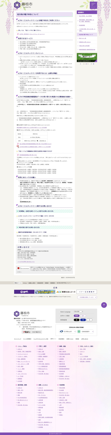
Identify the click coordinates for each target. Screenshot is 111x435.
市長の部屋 (62, 387)
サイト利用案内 (27, 338)
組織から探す (32, 283)
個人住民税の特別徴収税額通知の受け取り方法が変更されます (35, 144)
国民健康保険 (62, 366)
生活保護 (61, 373)
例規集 (77, 338)
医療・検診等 (62, 351)
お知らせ (20, 349)
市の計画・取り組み (43, 373)
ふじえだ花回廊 (84, 356)
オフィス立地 (41, 405)
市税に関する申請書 (84, 45)
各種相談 (20, 378)
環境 (19, 402)
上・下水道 (20, 376)
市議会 (61, 415)
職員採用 (61, 407)
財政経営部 (40, 283)
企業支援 (40, 400)
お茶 (39, 412)
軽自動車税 (82, 25)
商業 (39, 410)
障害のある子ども (42, 368)
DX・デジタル (42, 395)
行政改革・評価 (63, 400)
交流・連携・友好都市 (85, 359)
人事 (60, 405)
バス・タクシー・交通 (23, 364)
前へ (80, 64)
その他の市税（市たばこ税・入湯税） (87, 29)
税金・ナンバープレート (24, 361)
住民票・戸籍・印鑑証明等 (24, 351)
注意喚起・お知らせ (64, 376)
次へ (91, 64)
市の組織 (61, 390)
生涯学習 (40, 361)
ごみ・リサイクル (22, 373)
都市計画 (20, 392)
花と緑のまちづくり (23, 400)
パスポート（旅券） (23, 356)
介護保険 (61, 359)
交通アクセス (69, 338)
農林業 (40, 415)
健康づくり (62, 361)
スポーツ (82, 351)
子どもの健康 (41, 354)
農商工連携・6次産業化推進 (45, 417)
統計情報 (61, 410)
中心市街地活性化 (22, 397)
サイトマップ (17, 338)
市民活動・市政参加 (85, 361)
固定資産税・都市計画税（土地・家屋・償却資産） (86, 20)
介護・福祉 (62, 356)
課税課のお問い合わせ (85, 42)
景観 (19, 395)
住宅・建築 (20, 366)
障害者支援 (62, 371)
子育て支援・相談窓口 (44, 364)
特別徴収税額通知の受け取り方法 (28, 155)
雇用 (39, 419)
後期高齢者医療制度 (64, 368)
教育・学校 (41, 359)
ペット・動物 (21, 368)
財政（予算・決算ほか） (65, 402)
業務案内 (81, 12)
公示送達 (20, 381)
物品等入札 (41, 392)
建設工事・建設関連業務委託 (45, 390)
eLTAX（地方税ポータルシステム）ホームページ (32, 34)
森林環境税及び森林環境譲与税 (87, 49)
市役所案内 (61, 338)
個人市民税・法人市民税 (85, 16)
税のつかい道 (82, 38)
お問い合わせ (84, 338)
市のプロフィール (63, 392)
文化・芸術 (83, 349)
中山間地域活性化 (42, 397)
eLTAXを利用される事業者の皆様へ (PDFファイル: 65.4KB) (35, 146)
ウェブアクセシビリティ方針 (40, 338)
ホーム (25, 283)
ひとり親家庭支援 (42, 366)
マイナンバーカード (23, 354)
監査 (60, 412)
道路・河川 (20, 390)
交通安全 (20, 371)
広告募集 (40, 427)
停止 (93, 64)
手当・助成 (41, 371)
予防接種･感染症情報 (64, 354)
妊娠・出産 (41, 351)
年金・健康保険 (22, 359)
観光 (81, 354)
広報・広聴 (62, 397)
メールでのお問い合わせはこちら (26, 261)
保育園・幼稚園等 (42, 356)
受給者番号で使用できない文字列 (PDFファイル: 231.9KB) (32, 127)
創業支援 (40, 407)
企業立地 (40, 402)
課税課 (46, 283)
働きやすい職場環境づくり (45, 422)
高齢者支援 (62, 364)
